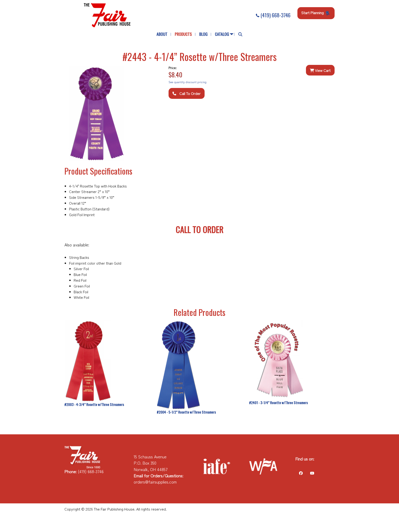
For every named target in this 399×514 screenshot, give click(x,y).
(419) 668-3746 (274, 15)
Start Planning (313, 12)
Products (183, 34)
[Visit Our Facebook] (300, 473)
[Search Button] (240, 34)
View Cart (322, 70)
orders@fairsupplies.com (155, 482)
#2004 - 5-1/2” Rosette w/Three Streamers (186, 411)
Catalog (222, 34)
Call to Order (189, 93)
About (162, 34)
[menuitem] (162, 34)
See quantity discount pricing (187, 82)
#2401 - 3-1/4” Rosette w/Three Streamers (278, 402)
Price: (173, 67)
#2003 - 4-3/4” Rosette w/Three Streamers (94, 404)
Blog (203, 34)
